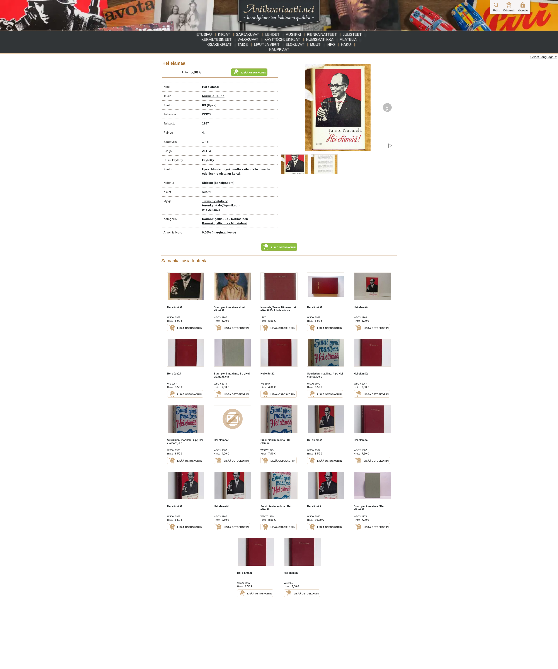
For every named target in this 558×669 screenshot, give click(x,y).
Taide (243, 44)
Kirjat (224, 34)
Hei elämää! (210, 87)
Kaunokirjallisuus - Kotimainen (225, 219)
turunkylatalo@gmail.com (221, 205)
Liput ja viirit (266, 44)
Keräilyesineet (216, 39)
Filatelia (348, 39)
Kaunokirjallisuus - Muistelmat (224, 223)
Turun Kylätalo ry (215, 201)
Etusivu (204, 34)
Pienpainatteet (322, 34)
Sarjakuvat (247, 34)
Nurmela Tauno (213, 96)
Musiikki (293, 34)
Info (331, 44)
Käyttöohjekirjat (282, 39)
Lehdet (272, 34)
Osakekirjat (219, 44)
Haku (346, 44)
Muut (315, 44)
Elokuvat (295, 44)
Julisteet (352, 34)
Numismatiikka (319, 39)
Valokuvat (248, 39)
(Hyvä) (211, 105)
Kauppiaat (279, 49)
